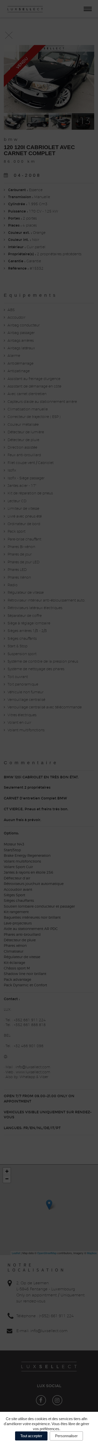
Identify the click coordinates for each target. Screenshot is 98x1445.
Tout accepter (31, 1436)
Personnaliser (66, 1436)
